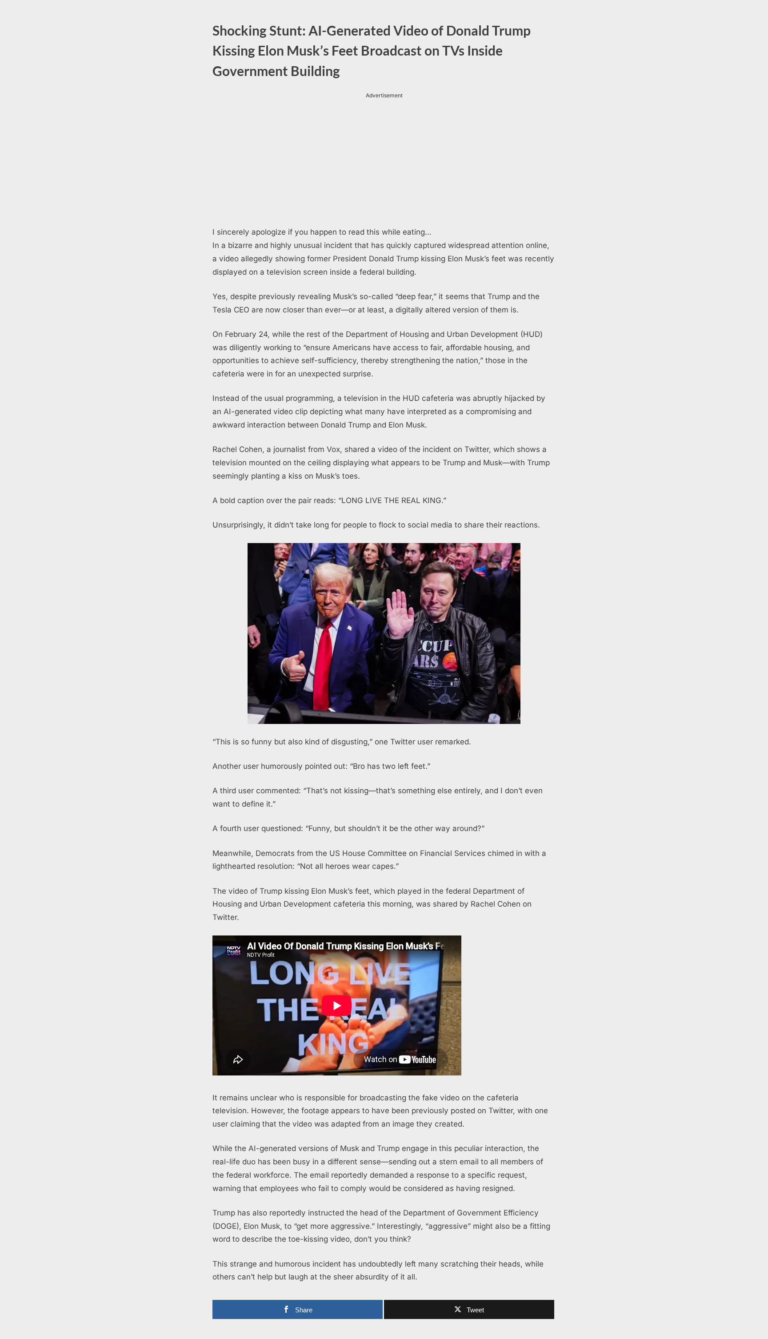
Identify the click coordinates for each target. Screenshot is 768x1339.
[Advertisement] (384, 162)
